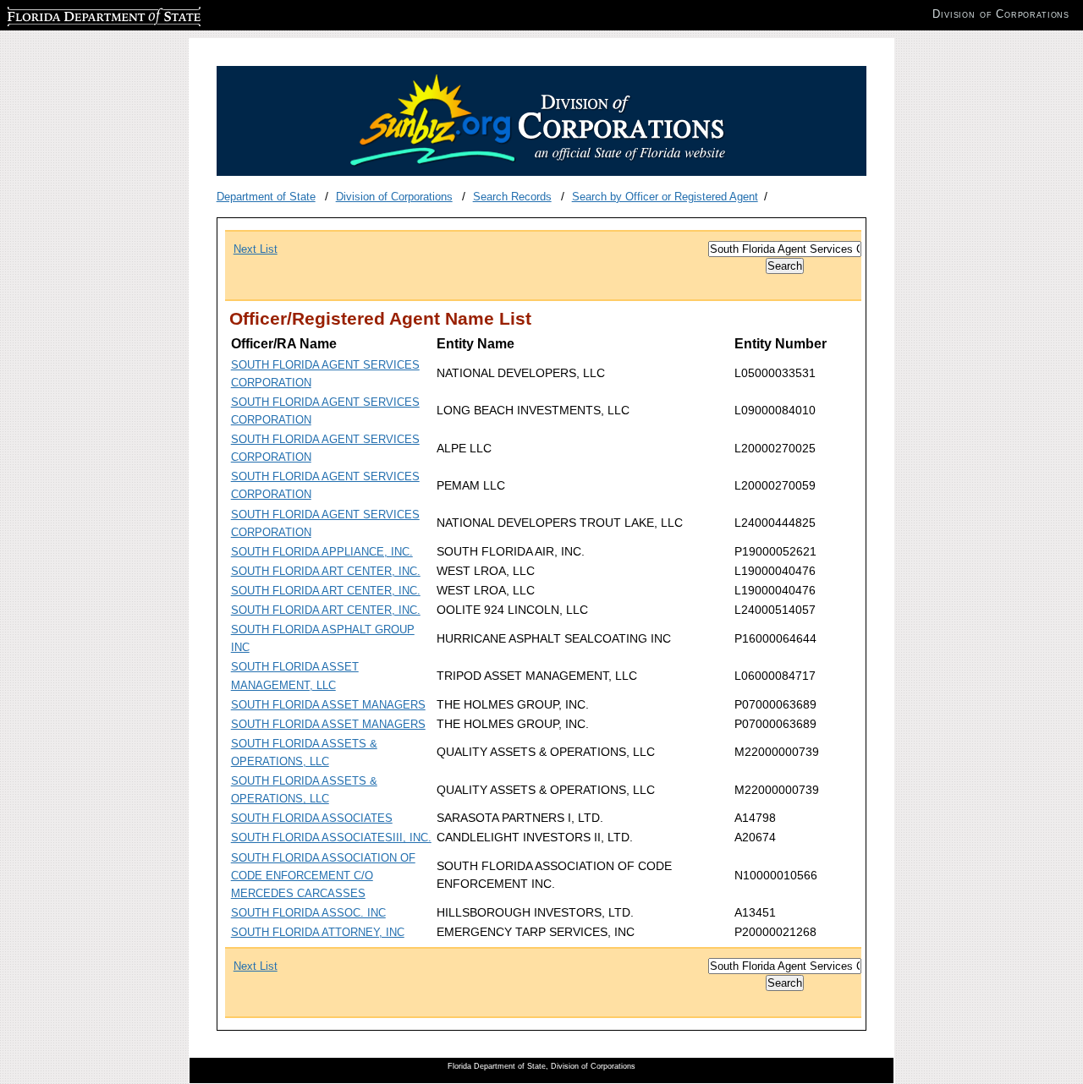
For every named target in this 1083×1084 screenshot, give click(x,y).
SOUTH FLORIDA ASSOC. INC (308, 912)
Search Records (512, 196)
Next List (256, 249)
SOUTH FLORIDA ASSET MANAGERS (328, 704)
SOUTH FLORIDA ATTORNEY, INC (317, 932)
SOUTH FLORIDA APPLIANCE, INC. (322, 551)
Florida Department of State (74, 14)
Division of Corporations (394, 196)
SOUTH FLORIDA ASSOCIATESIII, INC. (331, 837)
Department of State (266, 196)
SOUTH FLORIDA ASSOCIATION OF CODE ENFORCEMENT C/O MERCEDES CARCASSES (323, 875)
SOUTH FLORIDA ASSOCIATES (312, 818)
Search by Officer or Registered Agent (665, 196)
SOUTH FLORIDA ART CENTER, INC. (326, 571)
